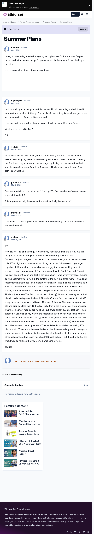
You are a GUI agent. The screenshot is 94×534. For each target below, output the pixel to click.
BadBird (15, 47)
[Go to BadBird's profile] (6, 48)
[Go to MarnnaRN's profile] (6, 214)
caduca (14, 147)
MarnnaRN (16, 213)
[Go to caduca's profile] (6, 148)
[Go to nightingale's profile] (6, 101)
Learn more (5, 5)
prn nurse (16, 182)
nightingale (16, 100)
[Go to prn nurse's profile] (6, 183)
